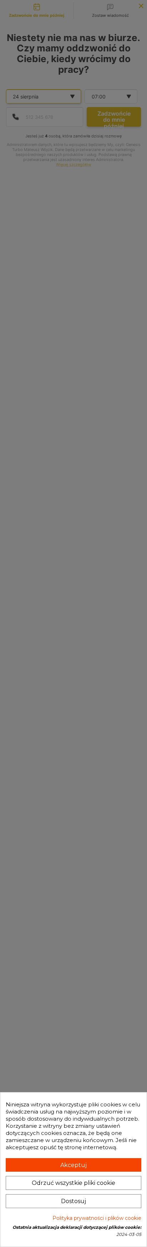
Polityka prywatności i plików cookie (96, 1218)
